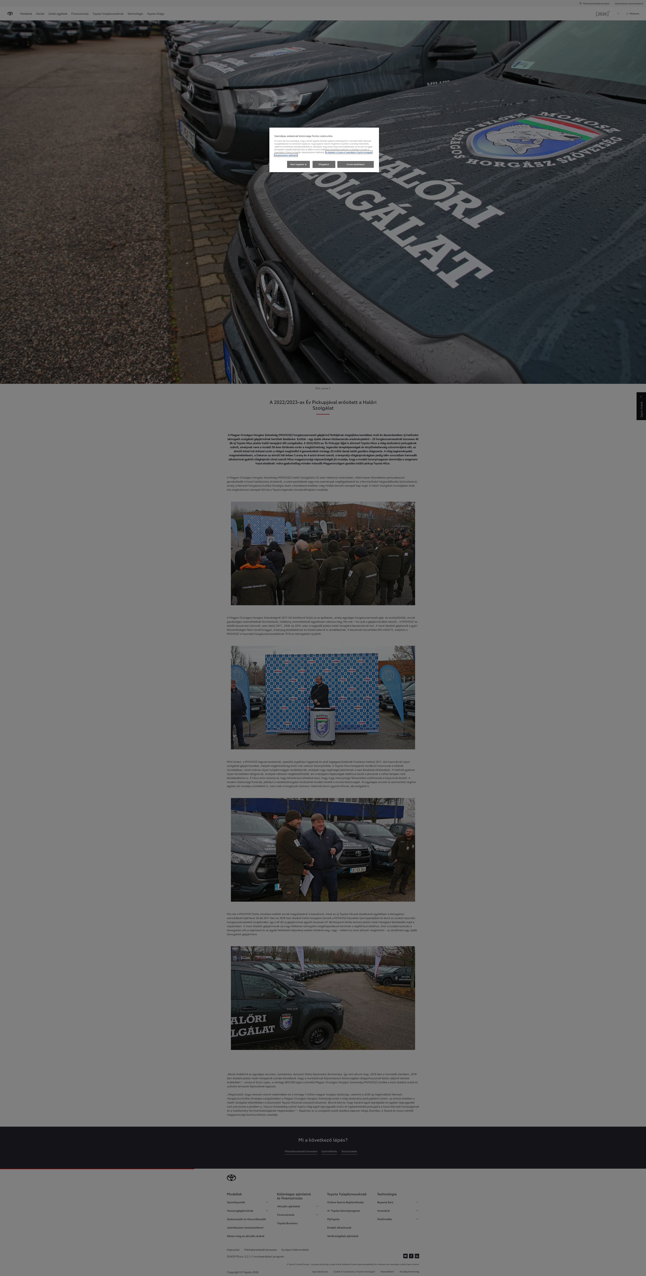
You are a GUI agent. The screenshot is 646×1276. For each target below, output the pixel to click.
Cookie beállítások (355, 164)
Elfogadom (324, 164)
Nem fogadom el (298, 164)
